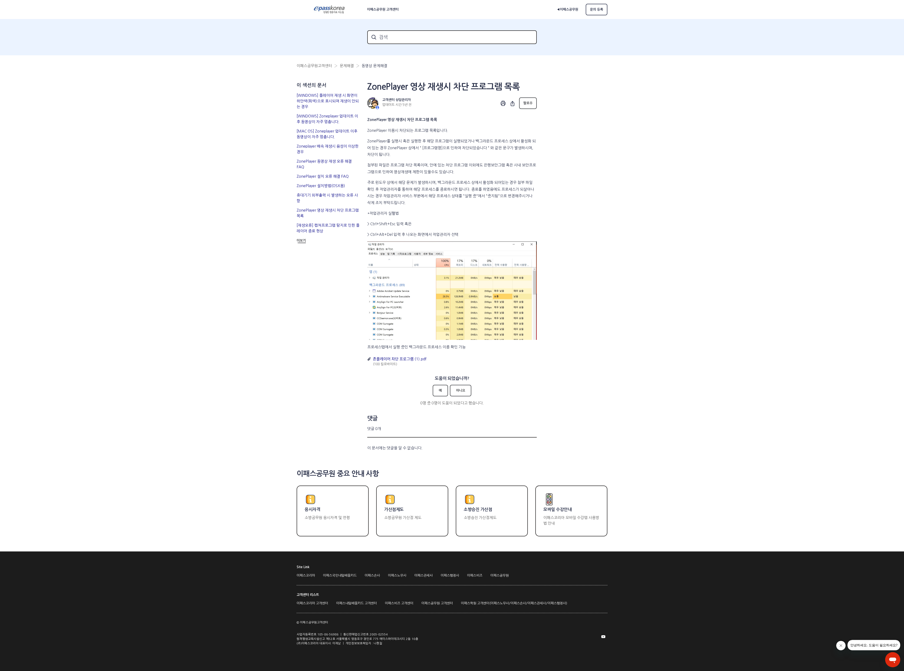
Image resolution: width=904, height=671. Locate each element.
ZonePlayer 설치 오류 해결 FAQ (323, 176)
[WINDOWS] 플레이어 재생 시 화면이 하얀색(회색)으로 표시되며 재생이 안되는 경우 (328, 100)
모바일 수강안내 (557, 509)
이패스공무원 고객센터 (437, 603)
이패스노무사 (397, 575)
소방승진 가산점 (478, 509)
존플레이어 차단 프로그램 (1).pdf (400, 359)
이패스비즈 (474, 575)
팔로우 (528, 103)
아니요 (460, 390)
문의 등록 (596, 9)
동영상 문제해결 (374, 66)
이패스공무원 (499, 575)
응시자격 (312, 509)
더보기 (301, 240)
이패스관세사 (423, 575)
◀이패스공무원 (567, 9)
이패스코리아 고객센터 (312, 603)
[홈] (330, 9)
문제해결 (347, 66)
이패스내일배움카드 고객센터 (356, 603)
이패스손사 (372, 575)
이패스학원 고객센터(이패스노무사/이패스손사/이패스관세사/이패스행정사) (514, 603)
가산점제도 (394, 509)
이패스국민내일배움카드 (340, 575)
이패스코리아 (306, 575)
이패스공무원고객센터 (314, 66)
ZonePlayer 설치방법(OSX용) (321, 186)
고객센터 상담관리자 (396, 99)
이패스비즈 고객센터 (399, 603)
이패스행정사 (450, 575)
